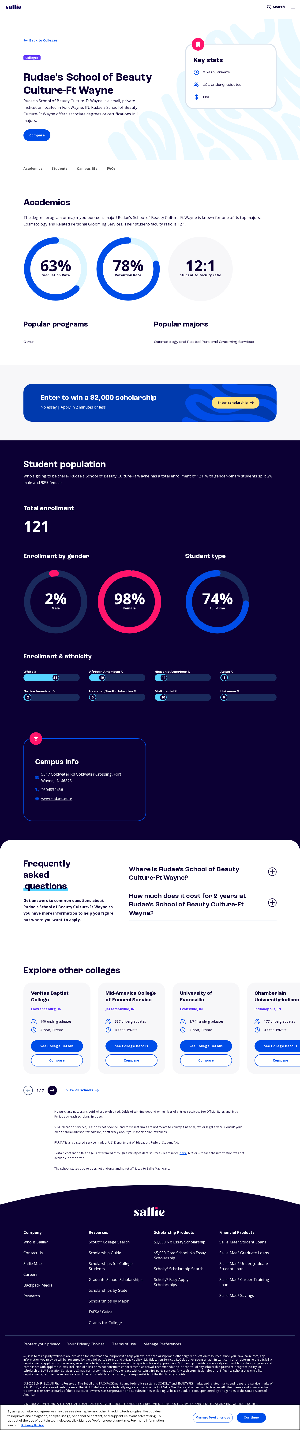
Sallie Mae (32, 1263)
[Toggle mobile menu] (293, 7)
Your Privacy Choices (86, 1344)
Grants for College (105, 1322)
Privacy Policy (32, 1425)
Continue (251, 1417)
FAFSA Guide (100, 1312)
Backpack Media (37, 1285)
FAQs (111, 168)
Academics (32, 168)
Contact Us (33, 1252)
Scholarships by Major (109, 1301)
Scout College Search (109, 1242)
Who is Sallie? (35, 1242)
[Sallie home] (14, 6)
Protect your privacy (41, 1344)
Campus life (87, 168)
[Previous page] (28, 1090)
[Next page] (52, 1090)
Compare (37, 135)
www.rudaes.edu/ (56, 798)
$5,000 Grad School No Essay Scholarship (180, 1255)
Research (31, 1296)
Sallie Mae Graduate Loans (244, 1252)
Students (60, 168)
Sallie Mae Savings (236, 1295)
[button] (162, 1344)
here (183, 1153)
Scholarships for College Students (111, 1266)
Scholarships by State (108, 1290)
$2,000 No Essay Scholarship (179, 1242)
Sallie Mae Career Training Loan (244, 1282)
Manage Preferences (212, 1417)
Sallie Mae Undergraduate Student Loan (243, 1266)
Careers (30, 1274)
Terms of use (124, 1344)
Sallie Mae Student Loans (242, 1242)
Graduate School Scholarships (116, 1279)
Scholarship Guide (105, 1252)
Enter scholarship (233, 402)
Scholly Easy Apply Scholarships (171, 1282)
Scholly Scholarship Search (178, 1268)
